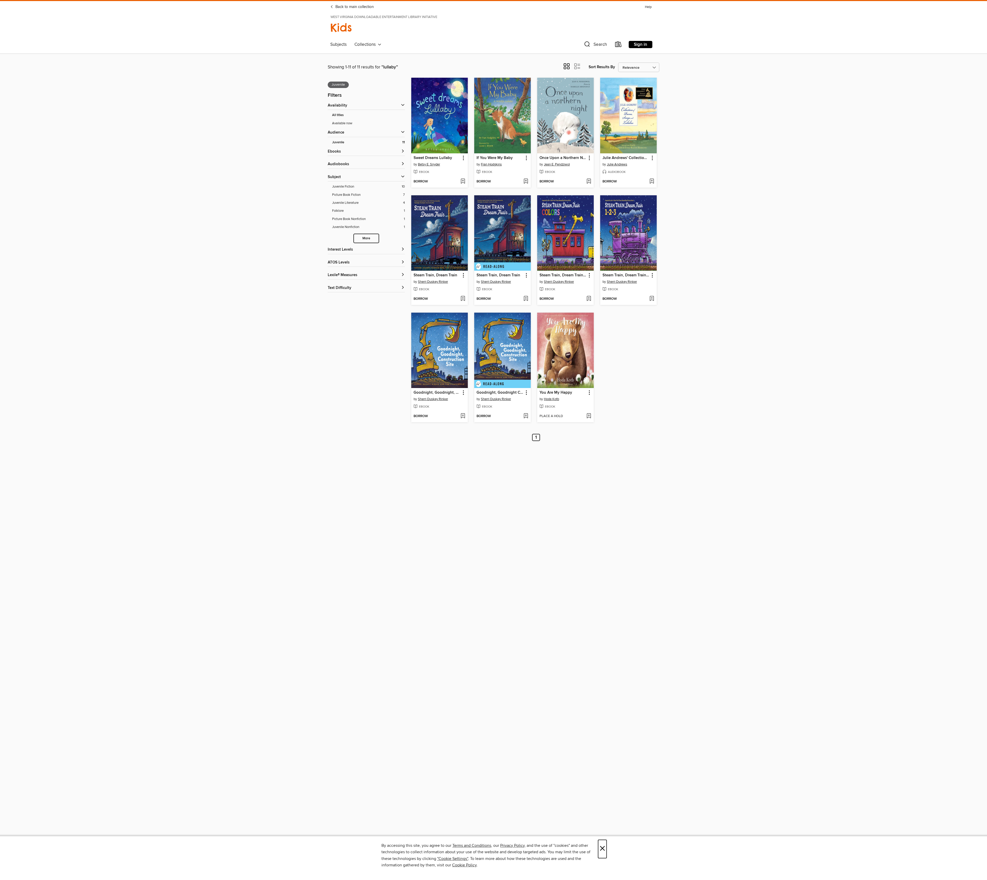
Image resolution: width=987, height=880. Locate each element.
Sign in (640, 44)
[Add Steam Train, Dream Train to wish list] (463, 299)
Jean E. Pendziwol (557, 164)
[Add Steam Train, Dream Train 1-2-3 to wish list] (651, 299)
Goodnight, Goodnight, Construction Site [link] (437, 392)
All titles (338, 115)
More (366, 238)
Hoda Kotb (551, 399)
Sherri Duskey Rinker (433, 282)
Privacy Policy (512, 845)
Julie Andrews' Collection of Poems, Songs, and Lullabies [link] (626, 158)
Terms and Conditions (471, 845)
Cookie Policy (464, 865)
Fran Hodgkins (491, 164)
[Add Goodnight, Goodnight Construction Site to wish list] (526, 416)
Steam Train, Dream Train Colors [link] (563, 275)
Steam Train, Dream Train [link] (435, 275)
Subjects (338, 44)
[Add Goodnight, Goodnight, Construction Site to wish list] (463, 416)
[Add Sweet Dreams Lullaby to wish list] (463, 181)
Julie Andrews (617, 164)
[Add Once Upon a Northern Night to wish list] (589, 181)
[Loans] (618, 45)
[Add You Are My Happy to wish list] (589, 416)
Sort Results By (602, 67)
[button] (595, 45)
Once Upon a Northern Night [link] (563, 158)
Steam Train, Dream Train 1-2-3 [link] (626, 275)
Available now (342, 123)
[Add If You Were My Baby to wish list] (526, 181)
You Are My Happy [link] (556, 392)
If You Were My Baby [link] (495, 158)
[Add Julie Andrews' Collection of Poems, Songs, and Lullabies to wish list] (651, 181)
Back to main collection (354, 7)
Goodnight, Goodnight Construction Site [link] (500, 392)
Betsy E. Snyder (429, 164)
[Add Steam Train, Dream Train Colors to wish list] (589, 299)
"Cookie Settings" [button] (452, 858)
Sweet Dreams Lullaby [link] (433, 158)
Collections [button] (366, 44)
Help (648, 7)
